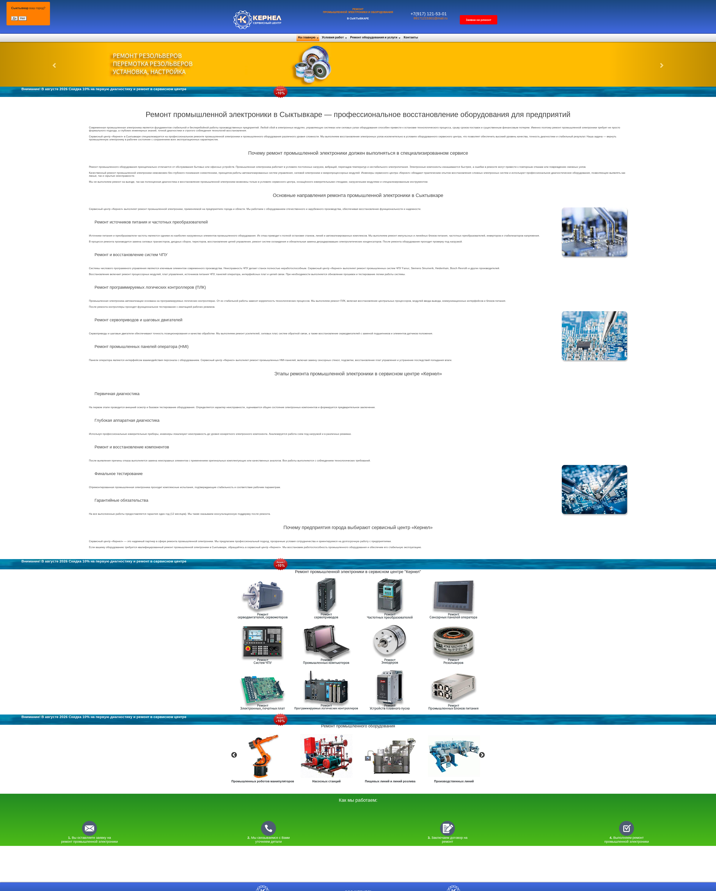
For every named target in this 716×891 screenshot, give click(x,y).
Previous (233, 755)
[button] (53, 64)
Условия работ (333, 37)
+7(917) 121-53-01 (429, 13)
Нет (22, 18)
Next (481, 755)
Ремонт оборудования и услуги (373, 37)
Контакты (411, 37)
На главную (306, 37)
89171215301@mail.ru (431, 18)
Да (14, 18)
